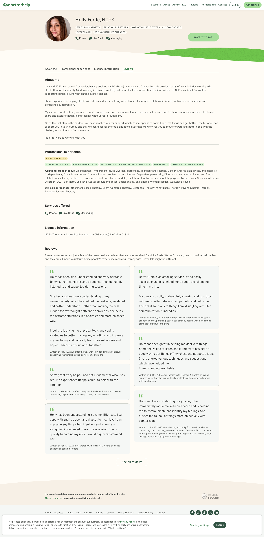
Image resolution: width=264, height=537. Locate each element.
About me (51, 69)
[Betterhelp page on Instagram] (198, 515)
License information (106, 69)
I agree (220, 525)
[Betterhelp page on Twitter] (210, 515)
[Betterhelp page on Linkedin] (216, 515)
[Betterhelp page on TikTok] (204, 515)
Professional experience (75, 69)
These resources (53, 498)
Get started (252, 5)
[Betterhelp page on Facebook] (192, 515)
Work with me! (203, 37)
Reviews (128, 69)
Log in (235, 5)
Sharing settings (199, 525)
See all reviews (132, 462)
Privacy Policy (127, 521)
